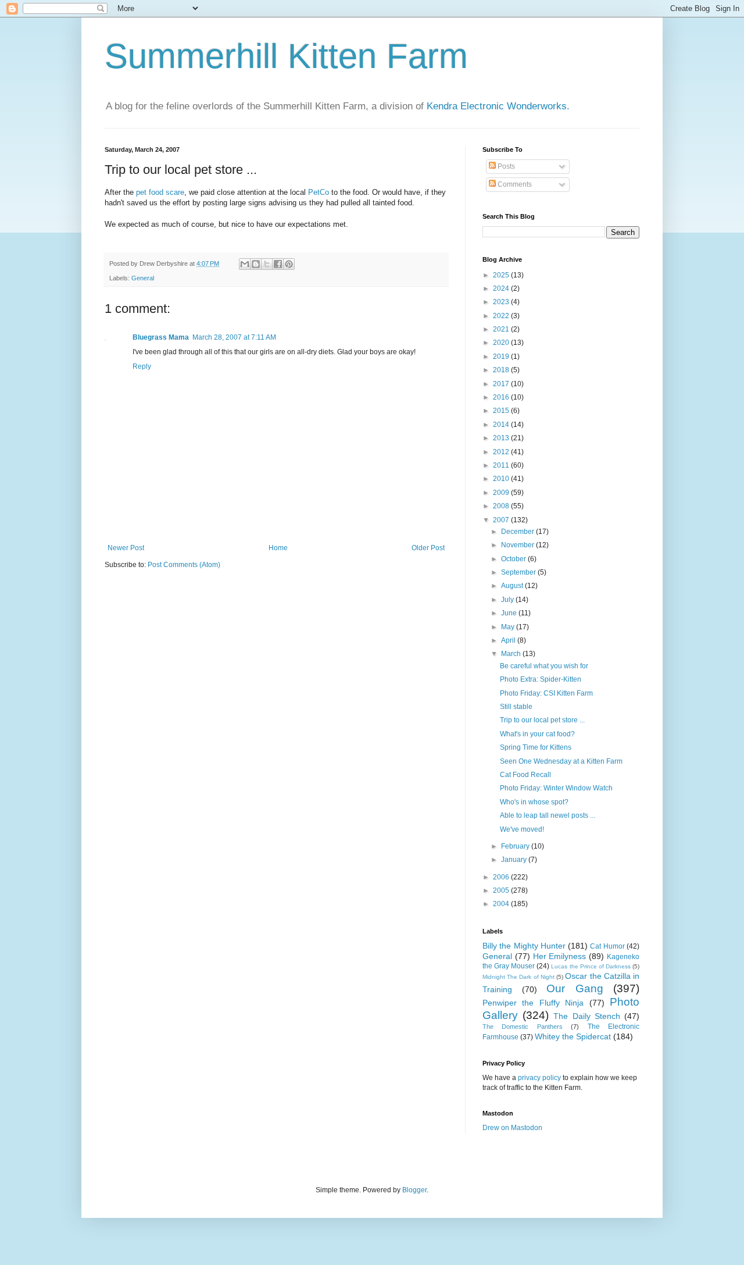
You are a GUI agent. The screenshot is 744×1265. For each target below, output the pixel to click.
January (514, 860)
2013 (502, 438)
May (508, 627)
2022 (502, 316)
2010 (502, 479)
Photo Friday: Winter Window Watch (556, 788)
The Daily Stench (586, 1016)
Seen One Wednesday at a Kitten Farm (561, 761)
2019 (502, 356)
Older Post (428, 548)
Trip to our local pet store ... (542, 720)
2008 (502, 506)
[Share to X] (267, 264)
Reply (142, 366)
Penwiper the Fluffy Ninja (533, 1002)
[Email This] (245, 264)
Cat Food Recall (525, 775)
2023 (502, 302)
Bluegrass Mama (161, 337)
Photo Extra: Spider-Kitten (540, 679)
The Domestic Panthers (522, 1026)
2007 (502, 520)
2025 (502, 275)
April (509, 640)
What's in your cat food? (537, 734)
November (518, 545)
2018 (502, 370)
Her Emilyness (559, 956)
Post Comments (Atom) (184, 565)
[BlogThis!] (256, 264)
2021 (502, 329)
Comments (514, 184)
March (512, 654)
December (518, 532)
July (508, 600)
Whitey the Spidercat (573, 1036)
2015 (502, 411)
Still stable (516, 707)
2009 (502, 493)
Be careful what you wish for (544, 666)
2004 (502, 904)
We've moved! (522, 829)
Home (278, 548)
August (513, 586)
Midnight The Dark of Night (518, 977)
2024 (502, 288)
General (142, 278)
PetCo (318, 192)
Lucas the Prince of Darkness (590, 966)
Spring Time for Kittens (535, 747)
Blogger (414, 1190)
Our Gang (574, 988)
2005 (502, 890)
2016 (502, 397)
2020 (502, 342)
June (509, 613)
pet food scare (160, 192)
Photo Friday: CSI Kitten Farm (546, 693)
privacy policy (539, 1078)
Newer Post (126, 548)
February (516, 846)
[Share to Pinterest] (289, 264)
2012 (502, 452)
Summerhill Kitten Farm (286, 56)
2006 (502, 877)
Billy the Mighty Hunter (524, 945)
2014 (502, 425)
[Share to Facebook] (278, 264)
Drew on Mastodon (512, 1128)
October (514, 559)
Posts (505, 166)
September (519, 572)
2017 (502, 384)
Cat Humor (607, 946)
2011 (502, 465)
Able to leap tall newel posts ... (547, 815)
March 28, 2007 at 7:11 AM (234, 337)
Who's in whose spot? (534, 802)
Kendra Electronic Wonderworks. (498, 106)
